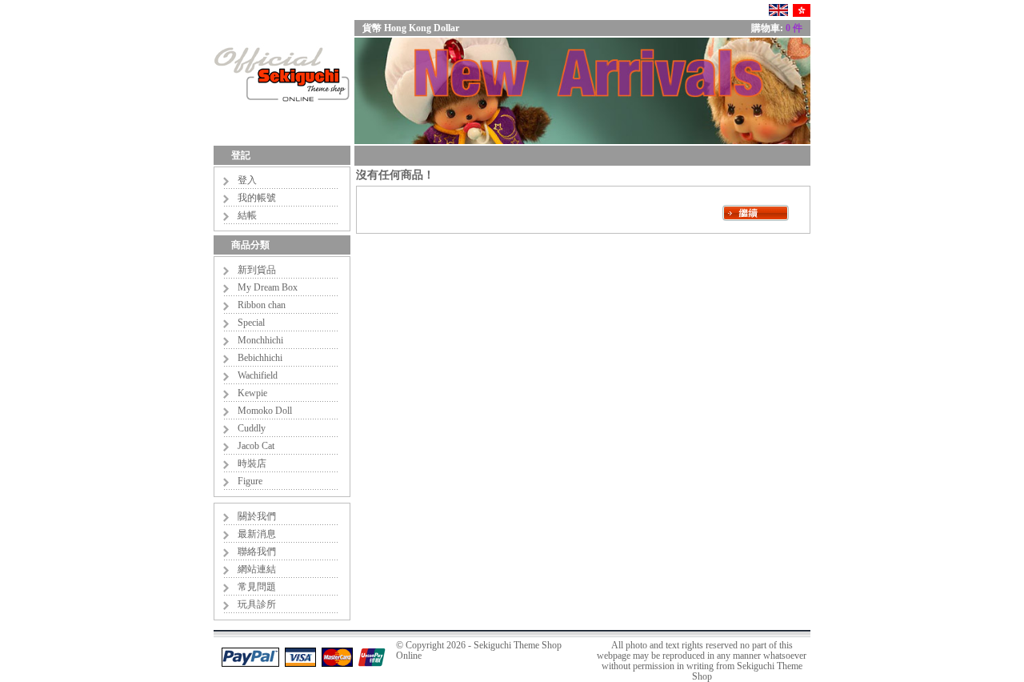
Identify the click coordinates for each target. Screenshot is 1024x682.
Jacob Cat (256, 445)
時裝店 (252, 463)
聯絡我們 (257, 551)
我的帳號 (257, 197)
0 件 (794, 28)
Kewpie (252, 393)
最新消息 (257, 534)
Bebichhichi (260, 357)
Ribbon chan (262, 305)
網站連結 (257, 569)
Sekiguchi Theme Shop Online (479, 650)
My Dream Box (268, 287)
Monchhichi (260, 340)
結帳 (247, 215)
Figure (250, 481)
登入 (247, 180)
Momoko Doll (265, 410)
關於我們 (257, 516)
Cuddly (252, 428)
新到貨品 (257, 269)
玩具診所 (257, 604)
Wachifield (258, 375)
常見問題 (257, 586)
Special (251, 322)
